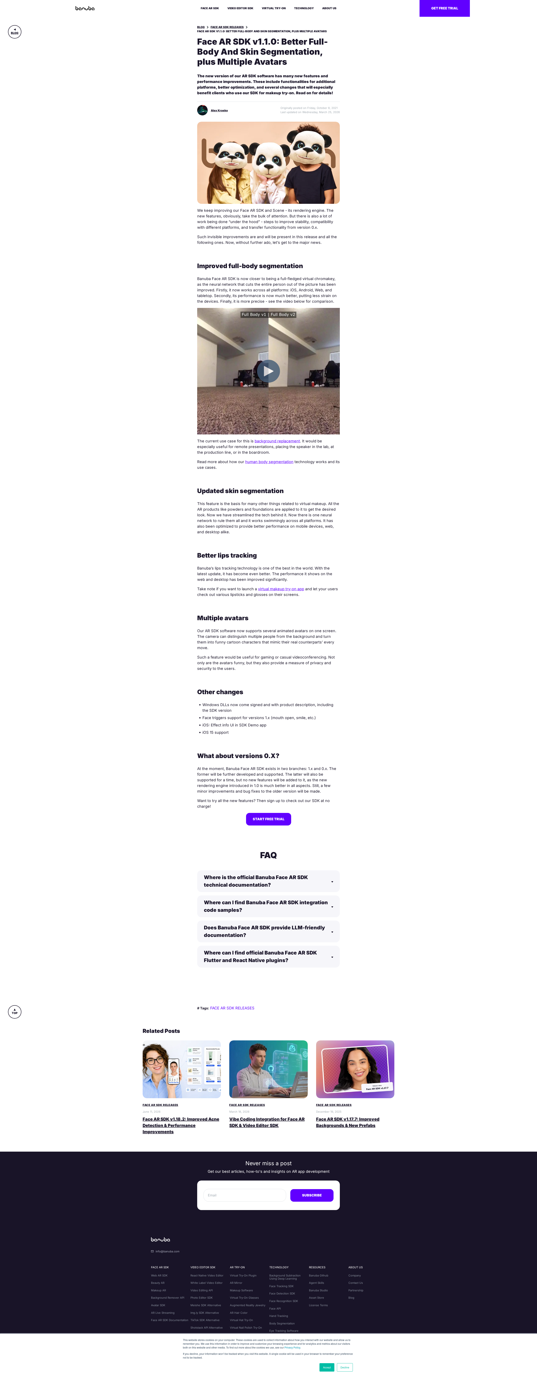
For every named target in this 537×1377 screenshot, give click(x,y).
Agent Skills (316, 1282)
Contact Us (355, 1282)
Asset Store (316, 1297)
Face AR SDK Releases (227, 27)
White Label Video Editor (206, 1282)
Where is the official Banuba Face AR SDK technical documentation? (256, 881)
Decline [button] (344, 1367)
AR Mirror (236, 1282)
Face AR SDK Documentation (169, 1320)
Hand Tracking (278, 1316)
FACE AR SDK (160, 1267)
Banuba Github (318, 1275)
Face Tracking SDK (281, 1286)
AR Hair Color (239, 1312)
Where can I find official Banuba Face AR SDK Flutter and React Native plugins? (260, 956)
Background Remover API (167, 1297)
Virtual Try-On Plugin (243, 1275)
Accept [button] (327, 1367)
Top (15, 1013)
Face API (275, 1308)
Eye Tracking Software (283, 1330)
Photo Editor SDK (201, 1297)
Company (354, 1275)
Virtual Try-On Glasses (244, 1297)
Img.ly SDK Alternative (204, 1312)
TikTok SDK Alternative (205, 1320)
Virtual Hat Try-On (241, 1320)
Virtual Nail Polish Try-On (246, 1327)
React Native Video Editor (206, 1275)
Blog (14, 33)
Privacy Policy (292, 1347)
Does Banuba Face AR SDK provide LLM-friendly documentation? (264, 931)
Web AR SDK (159, 1275)
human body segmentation (269, 462)
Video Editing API (201, 1290)
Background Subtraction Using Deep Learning (285, 1277)
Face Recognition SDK (283, 1301)
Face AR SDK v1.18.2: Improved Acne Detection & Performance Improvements (181, 1125)
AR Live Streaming (163, 1312)
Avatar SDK (158, 1305)
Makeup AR (158, 1290)
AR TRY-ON (237, 1267)
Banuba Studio (318, 1290)
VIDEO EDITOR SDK (202, 1267)
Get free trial (444, 8)
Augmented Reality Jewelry (247, 1305)
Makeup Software (241, 1290)
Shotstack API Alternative (206, 1327)
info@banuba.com (167, 1251)
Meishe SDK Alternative (205, 1305)
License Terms (318, 1305)
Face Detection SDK (282, 1293)
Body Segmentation (282, 1323)
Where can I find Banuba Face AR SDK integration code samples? (266, 906)
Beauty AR (157, 1282)
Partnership (355, 1290)
